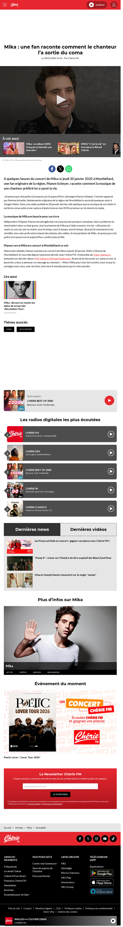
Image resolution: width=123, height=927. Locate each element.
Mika (9, 666)
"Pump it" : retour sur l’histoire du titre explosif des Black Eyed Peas (73, 557)
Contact (28, 908)
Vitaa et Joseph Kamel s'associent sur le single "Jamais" (65, 574)
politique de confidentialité (52, 804)
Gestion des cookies (67, 911)
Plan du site (14, 908)
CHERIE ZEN (33, 451)
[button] (60, 100)
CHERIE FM (32, 432)
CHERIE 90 (32, 488)
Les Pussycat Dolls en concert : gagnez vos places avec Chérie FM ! (72, 540)
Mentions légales (43, 908)
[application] (60, 100)
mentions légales (34, 804)
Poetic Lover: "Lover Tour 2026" (22, 757)
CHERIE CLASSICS (36, 507)
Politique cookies (73, 908)
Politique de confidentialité (99, 908)
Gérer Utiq (48, 911)
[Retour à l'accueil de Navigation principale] (14, 4)
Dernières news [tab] (32, 529)
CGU (58, 908)
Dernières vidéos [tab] (88, 529)
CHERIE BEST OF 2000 (40, 400)
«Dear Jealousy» (102, 254)
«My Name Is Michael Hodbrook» (52, 258)
